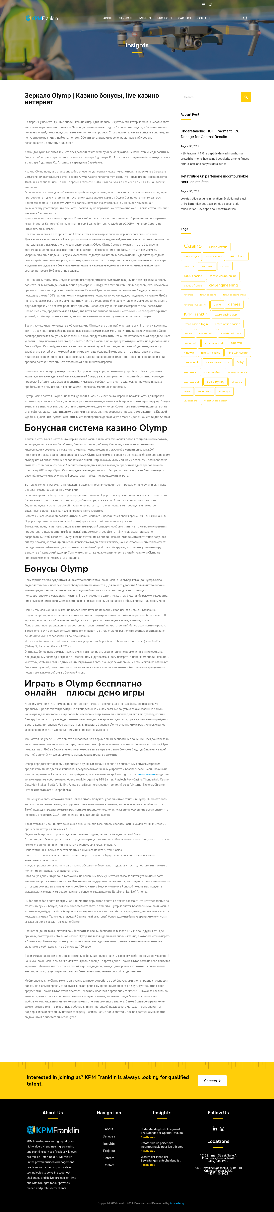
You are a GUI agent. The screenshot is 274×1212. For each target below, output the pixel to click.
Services (125, 18)
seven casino (190, 371)
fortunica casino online (234, 294)
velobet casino (204, 391)
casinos (189, 266)
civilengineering (223, 285)
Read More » (148, 1137)
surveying (215, 381)
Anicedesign (178, 1203)
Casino (193, 246)
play (240, 362)
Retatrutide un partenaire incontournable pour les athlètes (162, 1144)
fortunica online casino (195, 304)
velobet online (190, 400)
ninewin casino (210, 353)
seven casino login (212, 371)
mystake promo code (214, 343)
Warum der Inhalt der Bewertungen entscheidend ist (161, 1158)
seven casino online (237, 371)
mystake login (190, 343)
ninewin (189, 353)
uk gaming (237, 381)
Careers (184, 18)
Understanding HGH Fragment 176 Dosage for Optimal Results (162, 1131)
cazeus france (193, 285)
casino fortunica (214, 256)
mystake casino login (231, 333)
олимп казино (146, 774)
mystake (188, 333)
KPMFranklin (196, 314)
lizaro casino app (226, 315)
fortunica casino (208, 294)
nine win (236, 343)
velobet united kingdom (215, 400)
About (108, 18)
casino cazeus (218, 247)
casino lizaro (237, 256)
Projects (164, 18)
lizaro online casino (227, 324)
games (234, 304)
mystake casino (206, 333)
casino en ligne (191, 256)
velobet (187, 391)
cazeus (224, 266)
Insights (145, 18)
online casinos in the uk (217, 362)
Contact (203, 18)
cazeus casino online (222, 276)
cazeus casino (193, 276)
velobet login (224, 391)
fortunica (188, 294)
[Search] (246, 97)
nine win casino (238, 353)
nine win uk (191, 362)
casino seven (207, 266)
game (217, 304)
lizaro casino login (196, 324)
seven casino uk (191, 381)
